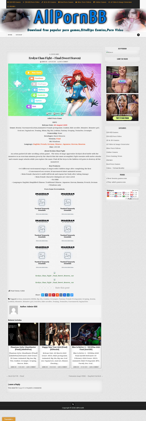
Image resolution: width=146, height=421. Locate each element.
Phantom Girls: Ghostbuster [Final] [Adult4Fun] (23, 348)
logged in (22, 388)
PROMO (12, 6)
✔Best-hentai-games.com (116, 178)
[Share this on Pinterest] (53, 294)
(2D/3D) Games (15, 2)
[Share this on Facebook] (46, 294)
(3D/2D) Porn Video (32, 2)
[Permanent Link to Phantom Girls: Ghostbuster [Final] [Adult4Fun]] (23, 334)
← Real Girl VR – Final (15, 376)
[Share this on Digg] (64, 294)
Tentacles (63, 302)
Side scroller (47, 302)
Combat (46, 299)
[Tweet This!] (42, 294)
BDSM (33, 299)
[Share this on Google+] (50, 294)
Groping (85, 299)
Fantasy (62, 299)
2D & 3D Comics (50, 2)
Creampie (54, 299)
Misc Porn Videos (84, 2)
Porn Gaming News (114, 156)
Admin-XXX (44, 62)
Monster (18, 302)
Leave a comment (63, 62)
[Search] (138, 35)
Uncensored (73, 302)
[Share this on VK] (60, 294)
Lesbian (11, 302)
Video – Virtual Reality (115, 168)
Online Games (100, 2)
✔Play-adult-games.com (116, 182)
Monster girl (28, 302)
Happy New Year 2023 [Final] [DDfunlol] (54, 348)
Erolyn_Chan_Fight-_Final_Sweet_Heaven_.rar (54, 276)
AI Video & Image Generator (121, 2)
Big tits (40, 299)
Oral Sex (37, 302)
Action (19, 299)
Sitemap (19, 35)
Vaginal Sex (83, 302)
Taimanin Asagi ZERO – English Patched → (86, 376)
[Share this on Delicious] (71, 294)
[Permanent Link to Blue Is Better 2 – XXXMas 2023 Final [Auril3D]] (86, 334)
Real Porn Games (66, 2)
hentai (92, 299)
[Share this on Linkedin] (68, 294)
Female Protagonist (74, 299)
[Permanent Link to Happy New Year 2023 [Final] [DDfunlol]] (55, 334)
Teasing (56, 302)
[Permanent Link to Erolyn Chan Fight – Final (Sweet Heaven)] (54, 90)
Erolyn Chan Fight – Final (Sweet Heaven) (55, 58)
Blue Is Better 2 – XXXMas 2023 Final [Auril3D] (86, 348)
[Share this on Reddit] (57, 294)
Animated (26, 299)
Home (10, 35)
